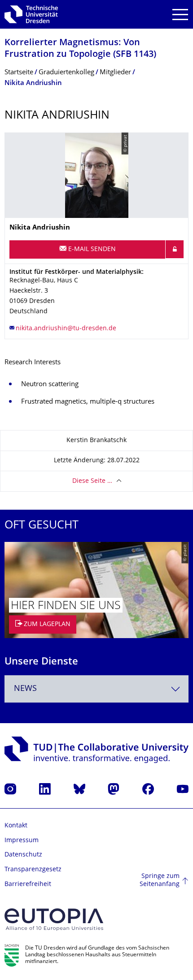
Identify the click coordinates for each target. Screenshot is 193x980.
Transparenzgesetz (32, 870)
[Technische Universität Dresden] (31, 14)
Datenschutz (23, 855)
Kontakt (15, 826)
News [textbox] (25, 689)
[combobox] (96, 689)
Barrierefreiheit (27, 884)
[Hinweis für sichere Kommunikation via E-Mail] (175, 249)
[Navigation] (180, 14)
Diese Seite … (92, 481)
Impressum (21, 841)
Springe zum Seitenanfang (160, 880)
